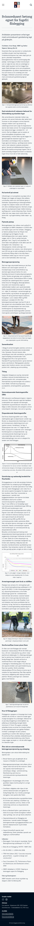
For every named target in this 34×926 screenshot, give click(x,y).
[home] (17, 5)
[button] (3, 5)
